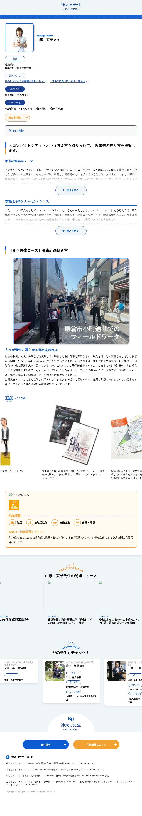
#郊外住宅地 (56, 108)
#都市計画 (10, 108)
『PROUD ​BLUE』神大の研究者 (67, 81)
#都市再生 (41, 108)
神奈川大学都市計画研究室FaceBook (25, 81)
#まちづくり (25, 108)
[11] (14, 505)
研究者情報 (15, 117)
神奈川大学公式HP (22, 756)
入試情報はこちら (96, 744)
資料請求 (45, 744)
